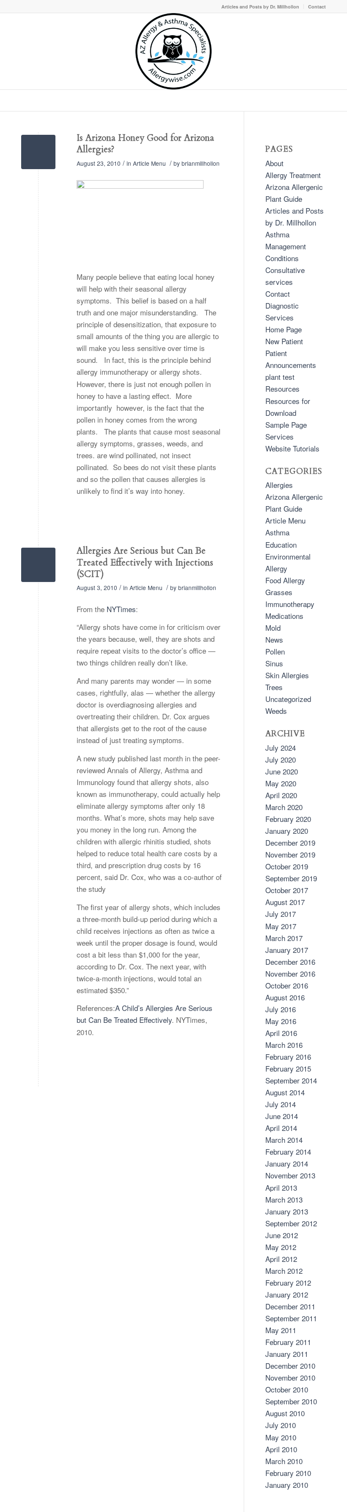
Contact (317, 6)
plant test (280, 376)
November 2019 (290, 854)
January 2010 (286, 1484)
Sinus (274, 663)
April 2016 (281, 1032)
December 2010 (290, 1365)
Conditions (282, 258)
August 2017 (285, 902)
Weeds (276, 710)
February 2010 (288, 1472)
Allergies (279, 484)
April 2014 (281, 1127)
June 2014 (281, 1116)
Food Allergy (285, 580)
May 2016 (280, 1021)
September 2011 (291, 1318)
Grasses (278, 592)
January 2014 (286, 1163)
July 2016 (280, 1009)
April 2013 (281, 1187)
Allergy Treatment (293, 175)
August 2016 (285, 997)
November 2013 (290, 1175)
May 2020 (280, 783)
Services (279, 436)
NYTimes (121, 609)
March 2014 (284, 1139)
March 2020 (284, 807)
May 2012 (280, 1247)
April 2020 (281, 795)
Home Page (283, 329)
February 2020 (288, 818)
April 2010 (281, 1449)
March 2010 (284, 1461)
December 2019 (290, 842)
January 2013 (286, 1211)
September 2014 (291, 1080)
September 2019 (291, 878)
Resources (282, 388)
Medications (284, 615)
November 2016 (290, 973)
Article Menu (149, 163)
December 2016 (290, 961)
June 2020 (281, 771)
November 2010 (290, 1377)
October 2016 (286, 985)
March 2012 (284, 1270)
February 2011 (288, 1342)
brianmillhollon (201, 163)
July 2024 (280, 747)
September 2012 (291, 1223)
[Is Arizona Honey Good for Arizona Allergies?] (38, 152)
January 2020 (286, 830)
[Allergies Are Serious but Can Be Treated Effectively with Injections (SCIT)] (38, 565)
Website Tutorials (292, 448)
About (274, 163)
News (274, 639)
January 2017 (286, 949)
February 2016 (288, 1056)
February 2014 (288, 1151)
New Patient (284, 341)
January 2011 (286, 1353)
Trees (274, 687)
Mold (273, 627)
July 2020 (280, 759)
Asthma (277, 532)
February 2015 (288, 1068)
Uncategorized (288, 698)
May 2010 (280, 1437)
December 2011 (290, 1306)
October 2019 (286, 866)
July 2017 (280, 913)
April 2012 (281, 1258)
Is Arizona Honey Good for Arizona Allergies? (145, 144)
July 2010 (280, 1425)
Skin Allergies (287, 675)
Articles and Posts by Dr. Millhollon (260, 6)
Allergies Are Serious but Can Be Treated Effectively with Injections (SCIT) (145, 562)
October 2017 (286, 890)
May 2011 (280, 1330)
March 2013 (284, 1199)
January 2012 (286, 1294)
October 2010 (286, 1389)
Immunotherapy (289, 604)
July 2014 (280, 1104)
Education (281, 544)
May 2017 (280, 926)
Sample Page (286, 424)
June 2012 (281, 1235)
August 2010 (285, 1413)
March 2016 (284, 1044)
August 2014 (285, 1092)
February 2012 (288, 1282)
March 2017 (284, 938)
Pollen (275, 651)
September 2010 (291, 1401)
